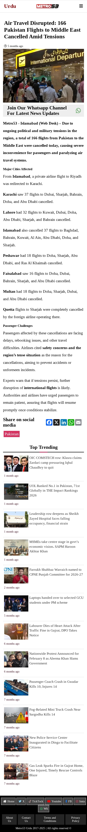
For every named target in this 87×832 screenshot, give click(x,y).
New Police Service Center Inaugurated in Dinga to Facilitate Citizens (53, 742)
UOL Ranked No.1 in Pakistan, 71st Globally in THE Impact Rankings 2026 (54, 490)
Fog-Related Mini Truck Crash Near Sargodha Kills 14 (55, 712)
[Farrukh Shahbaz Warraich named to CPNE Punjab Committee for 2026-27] (16, 575)
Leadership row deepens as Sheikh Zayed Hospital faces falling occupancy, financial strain (54, 518)
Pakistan (12, 434)
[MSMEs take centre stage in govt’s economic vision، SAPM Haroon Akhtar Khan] (16, 547)
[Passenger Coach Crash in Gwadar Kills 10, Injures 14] (16, 687)
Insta (82, 801)
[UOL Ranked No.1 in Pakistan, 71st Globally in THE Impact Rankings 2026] (16, 492)
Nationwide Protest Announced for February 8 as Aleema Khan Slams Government (54, 658)
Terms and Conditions (50, 819)
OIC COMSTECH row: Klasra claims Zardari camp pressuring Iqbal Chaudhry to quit (55, 462)
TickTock (37, 801)
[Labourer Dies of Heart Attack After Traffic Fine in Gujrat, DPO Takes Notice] (16, 631)
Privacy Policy (75, 819)
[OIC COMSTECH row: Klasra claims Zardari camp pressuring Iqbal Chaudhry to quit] (16, 463)
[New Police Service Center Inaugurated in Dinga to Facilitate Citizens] (16, 743)
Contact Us (26, 819)
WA (46, 808)
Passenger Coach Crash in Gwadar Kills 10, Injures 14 (53, 684)
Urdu (10, 6)
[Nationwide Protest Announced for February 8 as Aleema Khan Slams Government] (16, 659)
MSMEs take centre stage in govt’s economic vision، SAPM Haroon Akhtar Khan (54, 546)
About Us (9, 819)
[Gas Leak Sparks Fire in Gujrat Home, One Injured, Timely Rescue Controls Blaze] (16, 771)
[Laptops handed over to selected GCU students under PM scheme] (16, 603)
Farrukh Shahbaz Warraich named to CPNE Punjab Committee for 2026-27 (56, 572)
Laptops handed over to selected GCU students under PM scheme (56, 600)
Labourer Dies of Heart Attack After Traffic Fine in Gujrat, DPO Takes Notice (55, 630)
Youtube (56, 801)
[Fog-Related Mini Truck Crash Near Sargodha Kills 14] (16, 715)
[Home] (47, 6)
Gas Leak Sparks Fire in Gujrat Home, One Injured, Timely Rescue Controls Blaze (56, 770)
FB (70, 801)
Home (10, 801)
